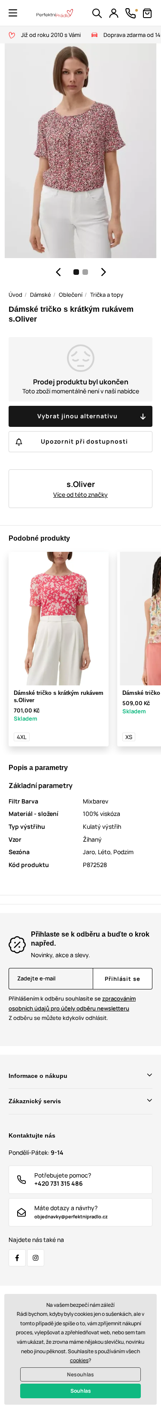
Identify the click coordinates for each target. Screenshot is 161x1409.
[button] (13, 13)
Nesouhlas (80, 1374)
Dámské (40, 294)
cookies (79, 1360)
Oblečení (70, 294)
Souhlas (80, 1390)
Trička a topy (106, 294)
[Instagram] (35, 1257)
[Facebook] (17, 1257)
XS (128, 737)
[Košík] (147, 13)
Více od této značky (80, 494)
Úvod (15, 294)
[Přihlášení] (114, 13)
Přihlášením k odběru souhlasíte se (72, 1003)
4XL (22, 737)
